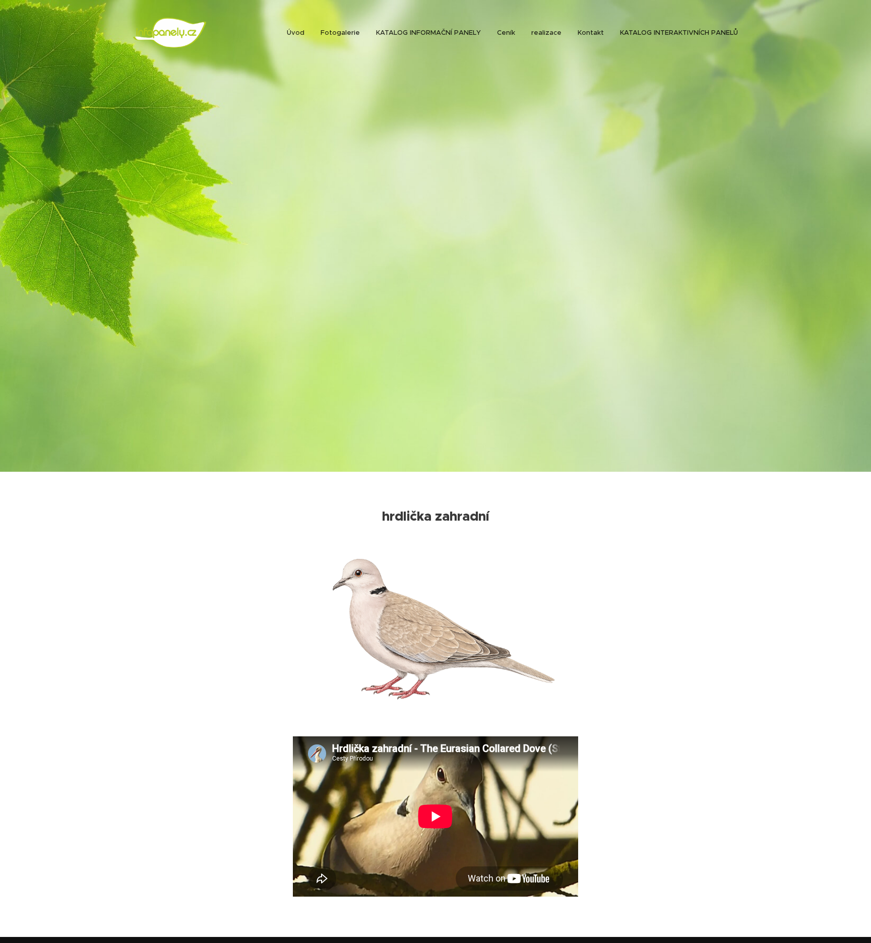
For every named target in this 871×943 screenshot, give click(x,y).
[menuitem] (298, 32)
